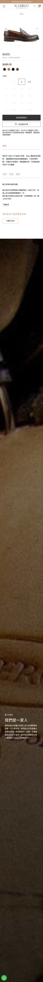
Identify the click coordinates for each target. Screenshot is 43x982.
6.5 (29, 82)
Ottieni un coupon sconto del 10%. (21, 1)
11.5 (14, 103)
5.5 (13, 82)
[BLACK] (13, 69)
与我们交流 (10, 221)
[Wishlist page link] (35, 6)
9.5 (13, 96)
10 (22, 96)
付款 (11, 174)
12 (22, 103)
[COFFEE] (17, 69)
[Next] (36, 28)
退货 (18, 174)
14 (22, 110)
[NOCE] (9, 69)
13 (6, 110)
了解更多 (5, 205)
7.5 (13, 89)
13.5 (14, 110)
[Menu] (4, 6)
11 (6, 103)
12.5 (29, 103)
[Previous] (6, 28)
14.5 (29, 110)
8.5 (29, 89)
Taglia (4, 76)
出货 (4, 174)
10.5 (29, 96)
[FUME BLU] (4, 69)
